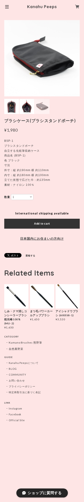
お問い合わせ (17, 380)
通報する (30, 255)
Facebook (15, 414)
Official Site (17, 420)
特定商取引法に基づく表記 (25, 392)
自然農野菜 (16, 349)
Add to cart (42, 223)
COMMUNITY (17, 374)
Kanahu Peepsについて (24, 362)
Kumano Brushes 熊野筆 (25, 342)
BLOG (13, 368)
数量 (7, 197)
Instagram (15, 408)
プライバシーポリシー (22, 386)
